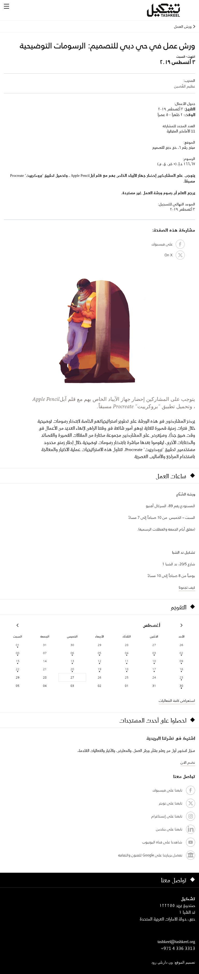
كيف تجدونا (187, 587)
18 (127, 669)
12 (99, 661)
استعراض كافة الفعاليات (177, 700)
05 (99, 652)
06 (72, 652)
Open (6, 6)
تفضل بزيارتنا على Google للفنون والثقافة (150, 855)
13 (72, 661)
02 (181, 652)
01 (17, 644)
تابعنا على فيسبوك (167, 790)
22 (17, 669)
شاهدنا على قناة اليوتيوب (162, 842)
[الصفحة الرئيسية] (170, 10)
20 (72, 669)
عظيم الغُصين (184, 86)
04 (127, 652)
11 (127, 661)
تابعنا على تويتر (170, 803)
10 (154, 661)
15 (17, 661)
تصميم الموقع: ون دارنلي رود (173, 963)
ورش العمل (182, 26)
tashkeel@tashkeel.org (176, 941)
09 (181, 661)
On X (170, 255)
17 (154, 669)
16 (181, 669)
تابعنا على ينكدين (169, 829)
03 (154, 652)
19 (99, 669)
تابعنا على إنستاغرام (166, 816)
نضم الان (188, 762)
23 (181, 677)
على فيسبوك (164, 244)
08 (17, 652)
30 (181, 685)
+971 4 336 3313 (178, 948)
